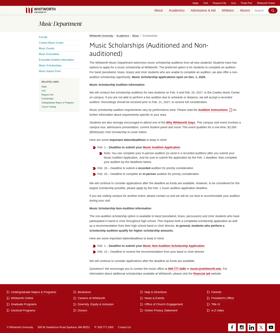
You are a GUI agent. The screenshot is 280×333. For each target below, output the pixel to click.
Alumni (245, 10)
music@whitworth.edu (205, 268)
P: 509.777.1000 (103, 327)
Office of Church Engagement (164, 304)
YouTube (271, 327)
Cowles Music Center (51, 42)
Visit (205, 3)
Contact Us (124, 327)
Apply (195, 3)
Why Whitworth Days (180, 122)
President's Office (222, 298)
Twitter (261, 327)
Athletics (228, 10)
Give (233, 3)
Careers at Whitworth (91, 298)
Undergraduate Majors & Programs (57, 102)
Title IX (215, 304)
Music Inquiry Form (50, 71)
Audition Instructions (213, 109)
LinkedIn (251, 327)
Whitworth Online (266, 3)
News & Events (154, 298)
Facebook (232, 327)
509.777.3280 (177, 268)
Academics (177, 10)
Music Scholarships (50, 65)
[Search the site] (272, 10)
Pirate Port (246, 3)
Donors (82, 310)
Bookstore (84, 292)
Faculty (43, 37)
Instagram (242, 327)
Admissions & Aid (203, 10)
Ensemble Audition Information (56, 59)
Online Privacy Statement (161, 310)
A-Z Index (217, 310)
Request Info (219, 3)
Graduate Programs (24, 304)
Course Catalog (48, 106)
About (158, 10)
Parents (216, 292)
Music (135, 35)
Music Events (46, 48)
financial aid (201, 273)
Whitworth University (101, 35)
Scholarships (47, 98)
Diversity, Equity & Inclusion (96, 304)
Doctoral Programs (23, 310)
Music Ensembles (49, 54)
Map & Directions (156, 292)
